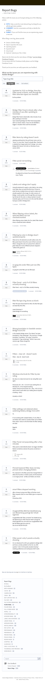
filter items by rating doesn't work (26, 137)
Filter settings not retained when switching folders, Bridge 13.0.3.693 (26, 410)
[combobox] (21, 658)
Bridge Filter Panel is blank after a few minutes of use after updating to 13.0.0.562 (27, 112)
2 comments (15, 344)
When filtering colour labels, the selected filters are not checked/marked (25, 215)
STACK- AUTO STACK (9, 646)
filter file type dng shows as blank (26, 300)
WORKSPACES (7, 651)
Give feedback (12, 663)
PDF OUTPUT (7, 628)
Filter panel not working (22, 161)
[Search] (39, 658)
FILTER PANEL (23, 101)
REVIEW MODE (8, 639)
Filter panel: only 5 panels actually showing (26, 539)
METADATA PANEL (9, 623)
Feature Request (12, 666)
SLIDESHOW (7, 644)
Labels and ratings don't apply (24, 184)
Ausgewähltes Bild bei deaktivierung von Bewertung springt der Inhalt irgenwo (27, 513)
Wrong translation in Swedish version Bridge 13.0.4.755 (27, 329)
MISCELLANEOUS (8, 625)
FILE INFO (6, 600)
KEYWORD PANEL (8, 616)
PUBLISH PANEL (8, 637)
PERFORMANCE (8, 630)
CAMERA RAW (8, 593)
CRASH (6, 595)
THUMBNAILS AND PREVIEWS (12, 649)
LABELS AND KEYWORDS (10, 618)
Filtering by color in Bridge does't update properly (25, 236)
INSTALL (6, 611)
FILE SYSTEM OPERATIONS (11, 602)
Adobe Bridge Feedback (7, 678)
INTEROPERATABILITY (9, 614)
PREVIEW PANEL (8, 635)
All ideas (6, 584)
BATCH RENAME (8, 588)
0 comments (15, 128)
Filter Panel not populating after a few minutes (27, 443)
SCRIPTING (7, 642)
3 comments (15, 101)
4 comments (24, 552)
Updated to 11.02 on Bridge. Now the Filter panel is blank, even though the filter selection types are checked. (27, 92)
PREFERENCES (8, 632)
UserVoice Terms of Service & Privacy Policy (24, 678)
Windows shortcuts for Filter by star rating (26, 375)
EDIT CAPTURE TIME (9, 597)
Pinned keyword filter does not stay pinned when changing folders (26, 469)
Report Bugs (11, 668)
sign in (17, 572)
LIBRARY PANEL (8, 621)
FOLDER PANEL (8, 607)
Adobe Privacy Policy (24, 679)
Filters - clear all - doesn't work (25, 354)
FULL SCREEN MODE (9, 609)
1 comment (15, 151)
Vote (6, 96)
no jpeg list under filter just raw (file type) (26, 266)
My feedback (25, 83)
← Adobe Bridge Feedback (9, 13)
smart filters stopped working (24, 489)
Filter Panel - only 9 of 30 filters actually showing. (25, 283)
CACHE (6, 591)
